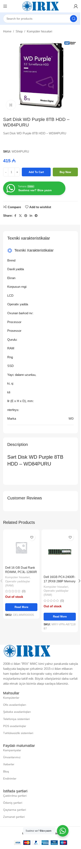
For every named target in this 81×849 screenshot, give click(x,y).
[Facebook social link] (15, 216)
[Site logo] (40, 6)
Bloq (6, 771)
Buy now (65, 172)
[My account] (76, 6)
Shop (19, 31)
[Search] (73, 18)
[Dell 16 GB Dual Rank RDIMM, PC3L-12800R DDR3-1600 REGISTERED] (21, 547)
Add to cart (36, 172)
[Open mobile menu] (5, 6)
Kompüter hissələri (39, 31)
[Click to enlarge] (11, 105)
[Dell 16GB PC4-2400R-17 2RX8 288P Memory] (60, 552)
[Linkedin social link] (30, 216)
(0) (24, 591)
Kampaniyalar (12, 750)
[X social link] (20, 216)
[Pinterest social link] (25, 216)
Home (7, 31)
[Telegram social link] (36, 216)
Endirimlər (9, 778)
